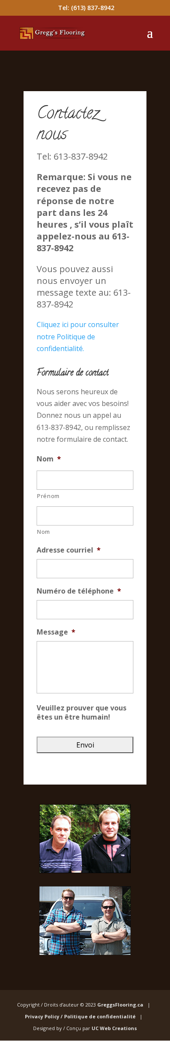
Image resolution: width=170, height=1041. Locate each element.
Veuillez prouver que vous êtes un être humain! (81, 712)
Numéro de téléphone (79, 591)
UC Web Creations (114, 1028)
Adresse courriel (69, 550)
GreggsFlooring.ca (121, 1004)
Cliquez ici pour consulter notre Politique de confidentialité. (78, 336)
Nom (49, 459)
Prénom (48, 496)
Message (56, 632)
